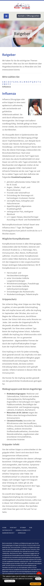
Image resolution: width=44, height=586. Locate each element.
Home (4, 527)
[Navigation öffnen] (6, 16)
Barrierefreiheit (8, 533)
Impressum (22, 533)
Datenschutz (7, 530)
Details (38, 578)
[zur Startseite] (22, 6)
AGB (30, 527)
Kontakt (13, 527)
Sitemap (23, 527)
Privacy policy (9, 581)
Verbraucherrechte (23, 530)
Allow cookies (35, 584)
